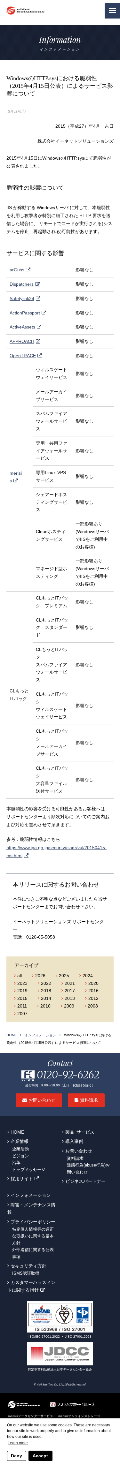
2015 (22, 998)
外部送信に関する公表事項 (33, 1253)
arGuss (17, 269)
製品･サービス (79, 1132)
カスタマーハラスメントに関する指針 (31, 1286)
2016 (93, 990)
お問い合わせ (41, 1100)
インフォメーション (40, 1035)
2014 (46, 998)
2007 (22, 1013)
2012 (93, 998)
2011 (22, 1005)
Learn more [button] (18, 1443)
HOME (11, 1035)
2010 (45, 1005)
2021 (70, 983)
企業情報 (19, 1141)
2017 (70, 990)
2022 (46, 983)
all (19, 975)
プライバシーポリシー (33, 1221)
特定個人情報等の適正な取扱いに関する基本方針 (33, 1236)
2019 (22, 990)
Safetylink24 (22, 298)
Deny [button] (16, 1455)
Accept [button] (40, 1455)
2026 (40, 975)
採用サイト (22, 1178)
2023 (22, 983)
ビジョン (20, 1156)
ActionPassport (25, 312)
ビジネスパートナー (85, 1181)
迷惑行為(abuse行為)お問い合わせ (88, 1168)
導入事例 (74, 1141)
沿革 (16, 1162)
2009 (69, 1005)
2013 (70, 998)
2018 (46, 990)
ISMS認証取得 (25, 1273)
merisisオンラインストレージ (79, 1416)
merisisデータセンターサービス (30, 1416)
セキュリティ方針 (28, 1265)
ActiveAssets (22, 326)
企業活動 (20, 1149)
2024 (88, 975)
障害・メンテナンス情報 (31, 1208)
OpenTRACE (23, 355)
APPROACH (22, 341)
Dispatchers (22, 284)
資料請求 (89, 1100)
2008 (93, 1005)
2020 (93, 983)
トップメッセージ (28, 1169)
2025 (64, 975)
